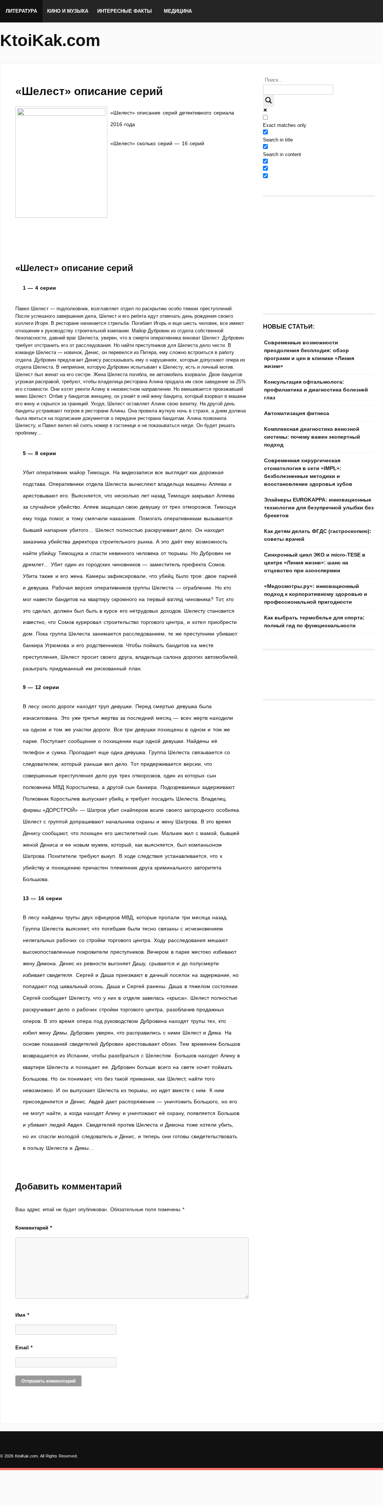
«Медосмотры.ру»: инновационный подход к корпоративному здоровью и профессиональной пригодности (315, 594)
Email (24, 1347)
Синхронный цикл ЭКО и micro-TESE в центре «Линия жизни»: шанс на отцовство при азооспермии (314, 562)
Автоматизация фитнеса (296, 413)
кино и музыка (67, 11)
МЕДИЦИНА (178, 11)
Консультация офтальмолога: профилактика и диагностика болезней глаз (316, 389)
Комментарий (33, 1228)
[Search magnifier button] (268, 101)
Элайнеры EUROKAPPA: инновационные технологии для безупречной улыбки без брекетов (319, 507)
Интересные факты (124, 11)
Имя (22, 1315)
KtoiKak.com (50, 40)
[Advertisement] (131, 273)
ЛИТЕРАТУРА (21, 11)
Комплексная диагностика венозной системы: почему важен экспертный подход (312, 437)
